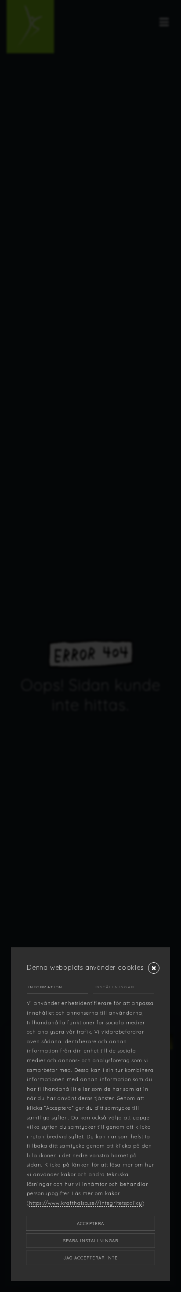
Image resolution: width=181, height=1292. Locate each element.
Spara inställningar (90, 1240)
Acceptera (90, 1223)
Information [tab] (45, 987)
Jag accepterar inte (90, 1257)
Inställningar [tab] (114, 987)
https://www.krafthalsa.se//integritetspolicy (85, 1203)
